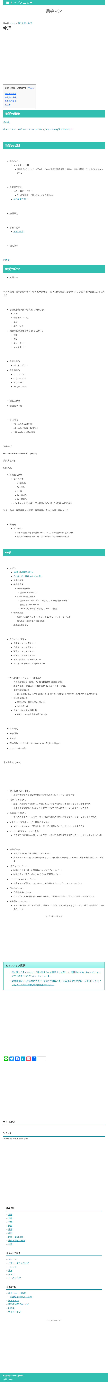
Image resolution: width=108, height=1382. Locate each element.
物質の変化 (10, 101)
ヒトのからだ (14, 1278)
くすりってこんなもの (18, 1263)
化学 (10, 1218)
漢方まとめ (13, 1300)
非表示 (31, 88)
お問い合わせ (8, 1379)
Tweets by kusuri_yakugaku (15, 1139)
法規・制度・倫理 (16, 1240)
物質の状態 (10, 97)
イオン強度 (18, 231)
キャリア (12, 1259)
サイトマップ (14, 1311)
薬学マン (54, 11)
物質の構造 (10, 93)
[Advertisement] (54, 54)
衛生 (10, 1225)
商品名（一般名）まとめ (21, 1297)
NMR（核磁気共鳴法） (24, 572)
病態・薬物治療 (15, 1237)
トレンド (12, 1267)
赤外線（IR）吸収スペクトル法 (27, 576)
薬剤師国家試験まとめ (18, 1304)
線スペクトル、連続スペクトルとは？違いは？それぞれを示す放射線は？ (38, 129)
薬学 (10, 1270)
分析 (7, 105)
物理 (10, 1214)
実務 (10, 1244)
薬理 (10, 1229)
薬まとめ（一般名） (17, 1293)
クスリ (11, 1274)
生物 (10, 1222)
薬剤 (10, 1233)
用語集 (11, 1308)
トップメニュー (21, 2)
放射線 (6, 122)
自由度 (6, 260)
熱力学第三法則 (20, 199)
